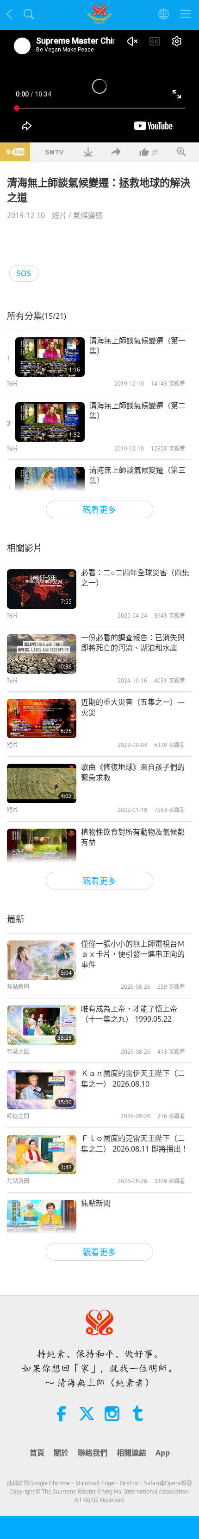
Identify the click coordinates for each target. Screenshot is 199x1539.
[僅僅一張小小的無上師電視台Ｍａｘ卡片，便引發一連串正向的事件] (41, 960)
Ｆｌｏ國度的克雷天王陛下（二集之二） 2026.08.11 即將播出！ (134, 1143)
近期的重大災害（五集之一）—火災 (133, 707)
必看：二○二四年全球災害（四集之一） (135, 577)
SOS (24, 273)
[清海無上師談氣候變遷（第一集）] (50, 357)
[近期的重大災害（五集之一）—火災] (41, 718)
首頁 (37, 1453)
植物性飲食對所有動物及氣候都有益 (133, 837)
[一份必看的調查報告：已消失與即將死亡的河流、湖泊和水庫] (41, 654)
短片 (59, 215)
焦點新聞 (96, 1203)
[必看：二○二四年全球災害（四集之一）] (41, 589)
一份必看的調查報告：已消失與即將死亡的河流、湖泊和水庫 (133, 642)
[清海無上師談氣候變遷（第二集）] (50, 422)
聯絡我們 (92, 1453)
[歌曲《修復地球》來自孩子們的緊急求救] (41, 783)
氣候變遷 (88, 215)
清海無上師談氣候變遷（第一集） (137, 345)
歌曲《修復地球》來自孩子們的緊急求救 (133, 772)
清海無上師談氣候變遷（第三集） (137, 475)
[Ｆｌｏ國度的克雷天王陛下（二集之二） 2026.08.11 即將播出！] (41, 1154)
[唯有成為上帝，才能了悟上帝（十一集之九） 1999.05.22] (41, 1025)
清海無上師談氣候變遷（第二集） (137, 410)
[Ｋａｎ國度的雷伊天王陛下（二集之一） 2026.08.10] (41, 1089)
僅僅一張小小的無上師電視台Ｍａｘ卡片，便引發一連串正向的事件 (133, 954)
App (162, 1453)
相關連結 (131, 1453)
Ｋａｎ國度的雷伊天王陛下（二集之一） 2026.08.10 (133, 1078)
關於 (61, 1453)
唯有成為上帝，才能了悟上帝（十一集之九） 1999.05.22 (129, 1014)
